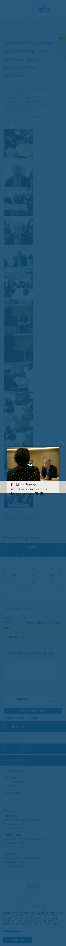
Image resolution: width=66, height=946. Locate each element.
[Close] (62, 443)
